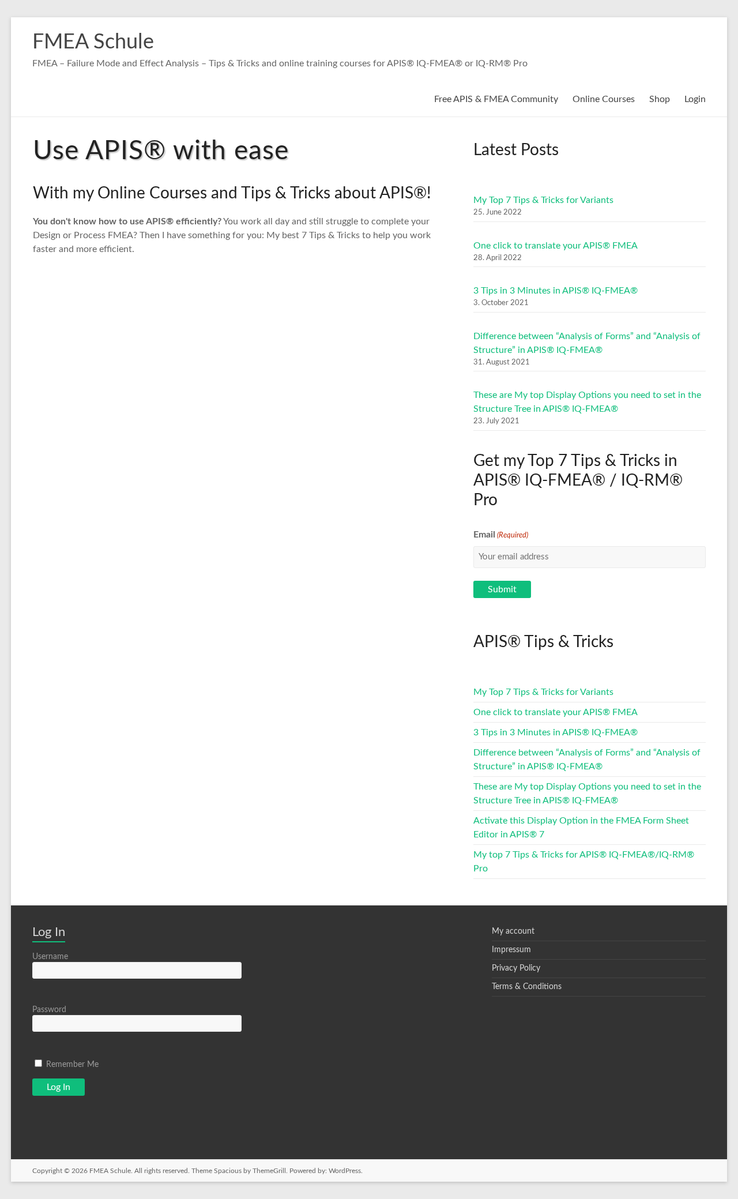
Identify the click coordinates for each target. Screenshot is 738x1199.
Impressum (511, 950)
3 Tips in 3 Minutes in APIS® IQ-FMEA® (555, 290)
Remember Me (71, 1065)
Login (695, 99)
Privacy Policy (516, 968)
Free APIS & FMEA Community (496, 99)
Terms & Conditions (527, 987)
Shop (659, 99)
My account (513, 931)
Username (50, 957)
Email (500, 534)
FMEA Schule (93, 42)
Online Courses (604, 99)
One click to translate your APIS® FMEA (555, 245)
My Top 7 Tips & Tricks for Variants (543, 200)
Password (49, 1010)
